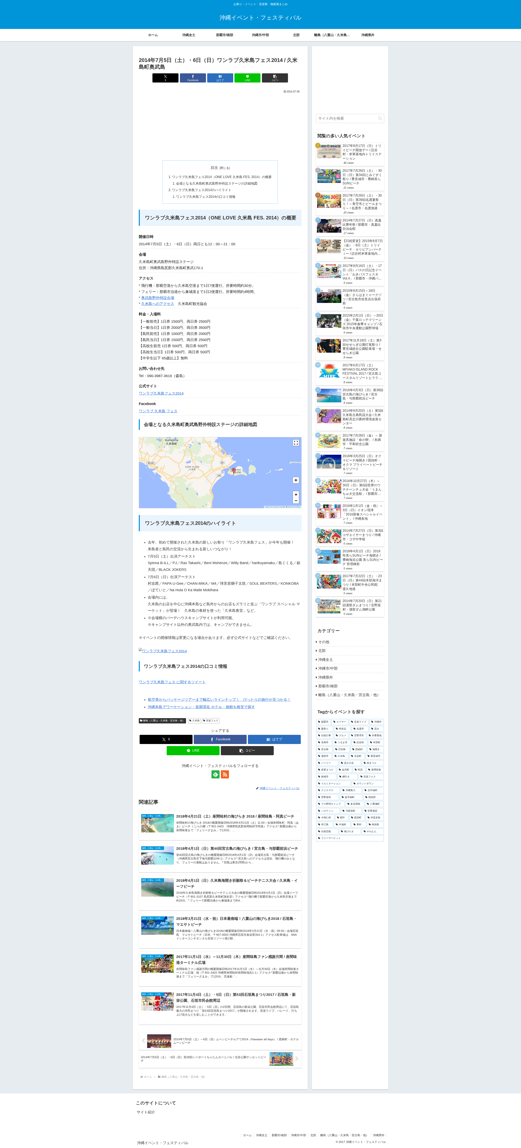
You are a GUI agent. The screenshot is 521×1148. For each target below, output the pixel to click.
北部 (313, 1135)
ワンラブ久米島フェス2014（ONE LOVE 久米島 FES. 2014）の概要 (222, 177)
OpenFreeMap (280, 507)
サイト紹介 (146, 1112)
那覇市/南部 (279, 1135)
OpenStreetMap (294, 507)
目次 (214, 168)
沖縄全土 (261, 1135)
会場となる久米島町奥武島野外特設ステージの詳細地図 (216, 183)
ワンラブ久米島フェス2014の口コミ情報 (205, 196)
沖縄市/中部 (298, 1135)
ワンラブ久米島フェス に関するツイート (172, 682)
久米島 (196, 720)
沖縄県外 (378, 1135)
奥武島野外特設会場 (157, 298)
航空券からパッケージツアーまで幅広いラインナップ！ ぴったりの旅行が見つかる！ (219, 700)
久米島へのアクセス (157, 304)
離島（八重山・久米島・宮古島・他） (164, 720)
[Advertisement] (220, 125)
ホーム (247, 1135)
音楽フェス (212, 720)
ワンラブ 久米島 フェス (158, 411)
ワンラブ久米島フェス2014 (161, 393)
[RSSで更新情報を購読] (225, 774)
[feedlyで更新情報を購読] (215, 774)
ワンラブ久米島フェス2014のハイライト (201, 190)
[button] (275, 78)
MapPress (269, 507)
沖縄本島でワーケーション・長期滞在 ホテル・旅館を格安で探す (201, 707)
